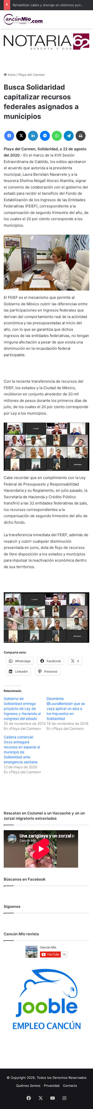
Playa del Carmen (31, 75)
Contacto (70, 1086)
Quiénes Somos (28, 1086)
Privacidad (52, 1086)
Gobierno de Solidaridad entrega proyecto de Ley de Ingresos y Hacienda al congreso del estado (22, 708)
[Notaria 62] (46, 41)
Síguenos (12, 906)
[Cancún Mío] (23, 19)
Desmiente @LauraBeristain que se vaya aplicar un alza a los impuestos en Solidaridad (66, 708)
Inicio (11, 75)
